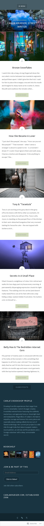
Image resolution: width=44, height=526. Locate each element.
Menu (23, 6)
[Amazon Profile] (22, 518)
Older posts (22, 387)
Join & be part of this (16, 467)
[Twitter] (26, 518)
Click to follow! (11, 479)
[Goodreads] (17, 518)
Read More (22, 95)
